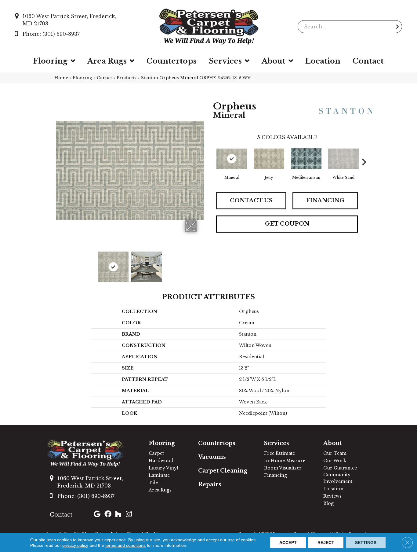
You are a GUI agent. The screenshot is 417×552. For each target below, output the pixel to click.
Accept (288, 542)
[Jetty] (269, 159)
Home (61, 77)
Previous (59, 264)
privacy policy (75, 545)
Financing (325, 200)
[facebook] (107, 514)
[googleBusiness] (97, 514)
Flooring (82, 77)
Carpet (104, 77)
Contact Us (251, 200)
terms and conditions (125, 545)
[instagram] (129, 514)
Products (126, 77)
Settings (365, 542)
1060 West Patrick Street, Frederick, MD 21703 (69, 20)
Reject (325, 542)
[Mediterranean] (306, 159)
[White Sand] (343, 159)
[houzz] (118, 514)
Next (201, 264)
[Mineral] (231, 159)
